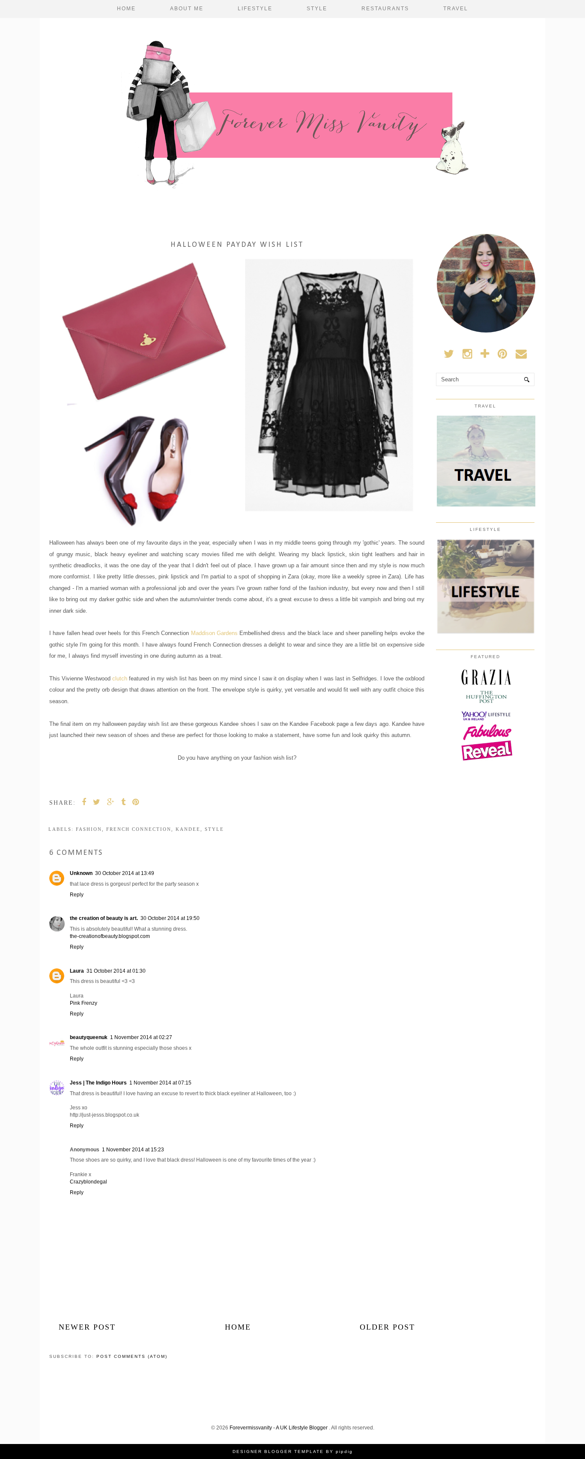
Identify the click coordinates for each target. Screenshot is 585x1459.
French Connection (138, 829)
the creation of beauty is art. (104, 918)
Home (126, 9)
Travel (455, 9)
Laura (77, 971)
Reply (77, 895)
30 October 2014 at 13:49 (124, 873)
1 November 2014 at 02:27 (141, 1037)
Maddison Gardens (215, 633)
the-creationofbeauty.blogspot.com (110, 936)
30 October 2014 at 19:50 (170, 918)
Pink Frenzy (83, 1003)
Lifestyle (255, 9)
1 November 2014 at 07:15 (160, 1083)
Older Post (387, 1327)
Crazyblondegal (88, 1182)
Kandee (188, 829)
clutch (119, 678)
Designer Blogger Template (278, 1451)
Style (317, 9)
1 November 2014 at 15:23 (133, 1150)
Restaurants (385, 9)
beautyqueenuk (88, 1037)
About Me (186, 9)
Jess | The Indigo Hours (98, 1083)
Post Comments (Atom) (131, 1356)
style (214, 829)
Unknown (81, 873)
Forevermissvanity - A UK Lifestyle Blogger (279, 1428)
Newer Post (87, 1327)
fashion (89, 829)
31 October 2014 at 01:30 (116, 971)
